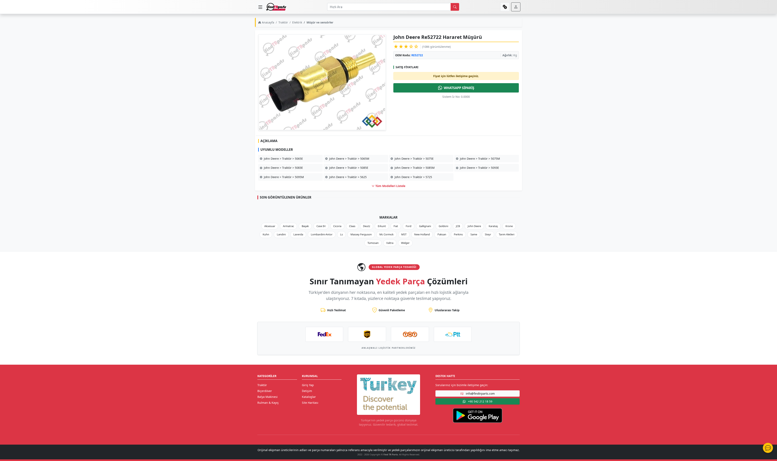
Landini (281, 234)
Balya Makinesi (267, 397)
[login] (515, 6)
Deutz (366, 226)
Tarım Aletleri (506, 234)
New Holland (422, 234)
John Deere (474, 226)
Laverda (298, 234)
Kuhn (266, 234)
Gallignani (425, 226)
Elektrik (297, 22)
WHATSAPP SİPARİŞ (459, 88)
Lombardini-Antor (321, 234)
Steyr (488, 234)
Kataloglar (309, 397)
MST (404, 234)
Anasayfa (267, 22)
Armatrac (288, 226)
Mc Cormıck (386, 234)
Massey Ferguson (361, 234)
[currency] (505, 6)
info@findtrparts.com (480, 393)
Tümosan (373, 243)
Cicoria (337, 226)
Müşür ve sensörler (320, 22)
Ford (408, 226)
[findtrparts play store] (477, 415)
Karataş (493, 226)
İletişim (307, 391)
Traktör (283, 22)
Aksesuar (269, 226)
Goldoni (443, 226)
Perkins (458, 234)
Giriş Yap (308, 385)
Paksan (441, 234)
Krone (509, 226)
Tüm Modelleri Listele (390, 186)
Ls (341, 234)
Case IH (321, 226)
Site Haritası (310, 403)
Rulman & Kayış (268, 403)
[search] (455, 7)
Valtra (389, 243)
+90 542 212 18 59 (479, 401)
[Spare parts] (276, 7)
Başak (305, 226)
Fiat (396, 226)
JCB (458, 226)
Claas (352, 226)
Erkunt (382, 226)
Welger (405, 243)
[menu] (260, 7)
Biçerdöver (264, 391)
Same (473, 234)
